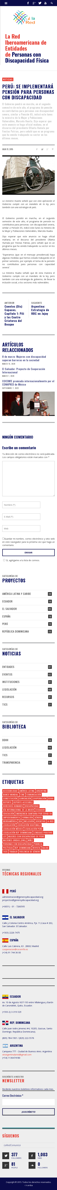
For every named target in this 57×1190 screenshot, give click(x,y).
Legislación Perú (33, 828)
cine (22, 794)
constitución (10, 798)
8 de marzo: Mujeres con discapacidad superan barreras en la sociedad (24, 358)
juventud (40, 821)
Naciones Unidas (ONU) (14, 840)
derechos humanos (13, 806)
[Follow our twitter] (5, 1155)
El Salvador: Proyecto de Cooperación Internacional (23, 370)
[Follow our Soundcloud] (32, 1165)
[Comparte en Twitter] (42, 149)
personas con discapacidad (17, 843)
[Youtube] (45, 3)
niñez (30, 840)
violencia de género (29, 851)
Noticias (8, 79)
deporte (7, 802)
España (6, 616)
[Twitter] (40, 3)
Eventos (7, 674)
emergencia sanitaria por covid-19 (34, 813)
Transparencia (11, 762)
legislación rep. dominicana (17, 832)
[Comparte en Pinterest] (53, 149)
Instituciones (11, 682)
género (38, 817)
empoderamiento (11, 817)
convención (25, 798)
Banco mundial (11, 794)
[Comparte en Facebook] (37, 149)
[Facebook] (28, 3)
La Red (50, 821)
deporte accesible (23, 802)
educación (8, 813)
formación (27, 817)
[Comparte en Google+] (47, 149)
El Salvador (9, 609)
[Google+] (34, 3)
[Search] (6, 3)
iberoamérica (10, 821)
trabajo (13, 851)
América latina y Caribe (16, 594)
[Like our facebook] (32, 1155)
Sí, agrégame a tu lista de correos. (23, 560)
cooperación (39, 798)
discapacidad (32, 806)
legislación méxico (13, 828)
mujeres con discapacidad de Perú (26, 836)
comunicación (33, 794)
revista (36, 847)
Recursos (8, 697)
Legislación (9, 689)
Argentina (41, 790)
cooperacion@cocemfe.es (15, 949)
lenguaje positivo (43, 832)
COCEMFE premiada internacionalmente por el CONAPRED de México (28, 382)
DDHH (5, 740)
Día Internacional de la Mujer (18, 809)
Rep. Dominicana (23, 847)
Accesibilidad (10, 790)
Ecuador (7, 601)
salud (45, 847)
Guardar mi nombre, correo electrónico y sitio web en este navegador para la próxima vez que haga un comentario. (28, 542)
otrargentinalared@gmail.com (16, 1054)
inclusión (29, 821)
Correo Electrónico (12, 1095)
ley (4, 836)
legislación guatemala (29, 824)
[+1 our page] (5, 1165)
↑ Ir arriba (28, 1185)
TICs (5, 704)
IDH (20, 821)
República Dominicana (15, 631)
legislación (9, 824)
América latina (27, 790)
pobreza (38, 843)
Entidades (8, 667)
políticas (8, 847)
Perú (5, 624)
